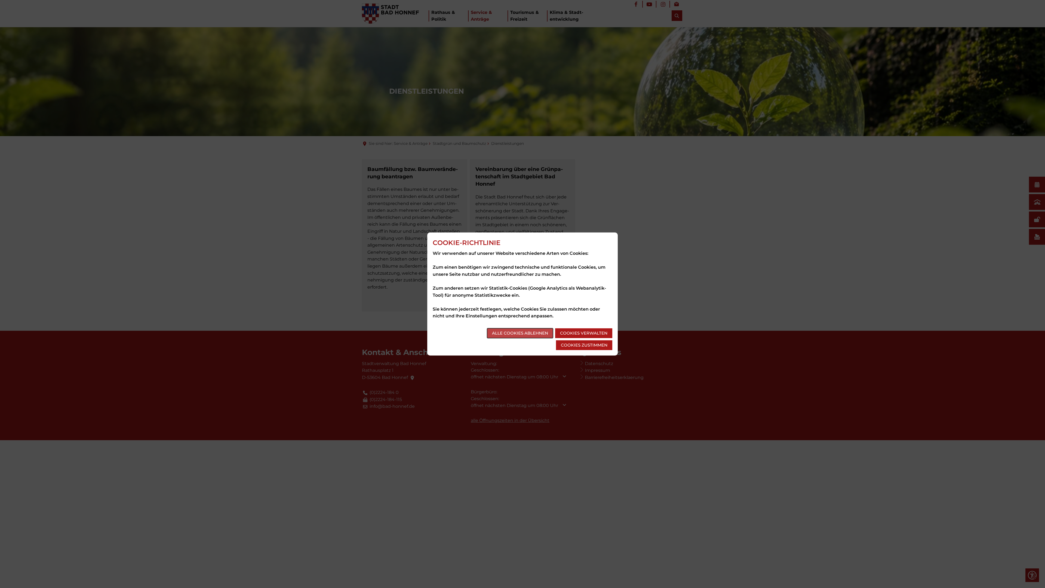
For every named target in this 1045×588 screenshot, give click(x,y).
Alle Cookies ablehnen (520, 333)
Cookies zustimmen (584, 345)
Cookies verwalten (583, 333)
